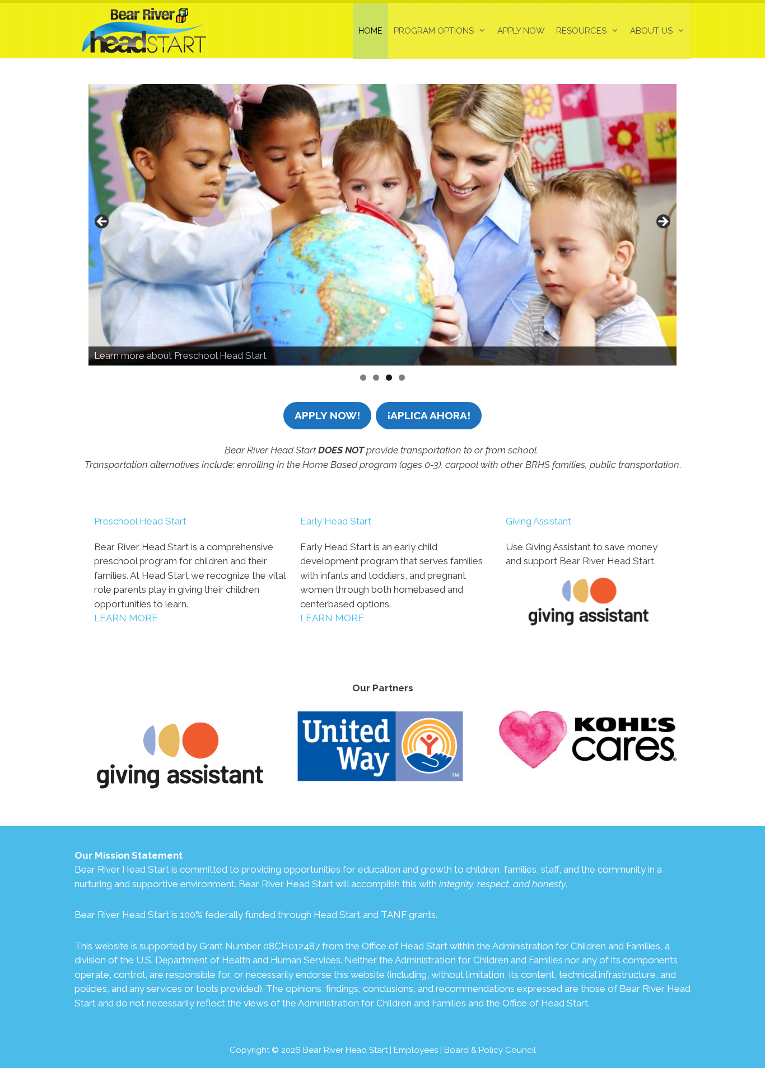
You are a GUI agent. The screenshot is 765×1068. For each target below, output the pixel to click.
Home (370, 31)
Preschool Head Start (140, 521)
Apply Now (521, 31)
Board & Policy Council (490, 1050)
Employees (416, 1050)
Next (662, 222)
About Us (651, 31)
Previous (102, 222)
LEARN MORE (126, 618)
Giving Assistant (538, 521)
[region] (382, 225)
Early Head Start (335, 521)
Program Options (434, 31)
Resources (581, 31)
